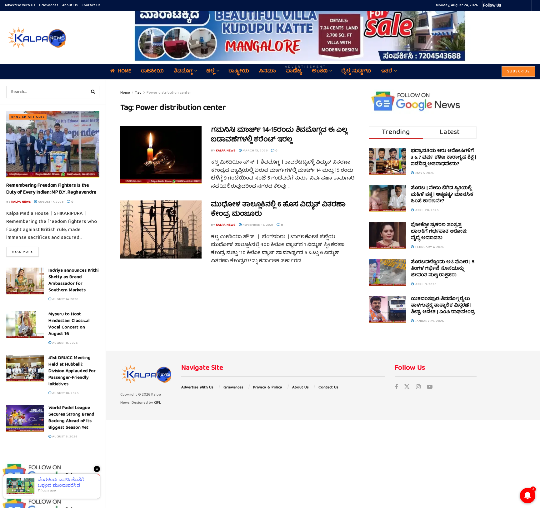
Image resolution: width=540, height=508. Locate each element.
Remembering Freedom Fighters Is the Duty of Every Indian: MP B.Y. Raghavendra (51, 189)
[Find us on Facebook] (396, 387)
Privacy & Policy (267, 387)
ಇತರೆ (386, 71)
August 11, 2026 (64, 343)
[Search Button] (93, 92)
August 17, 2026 (50, 202)
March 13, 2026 (255, 151)
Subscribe (518, 71)
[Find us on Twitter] (407, 387)
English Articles (28, 117)
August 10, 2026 (64, 393)
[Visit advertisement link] (305, 33)
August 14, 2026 (64, 299)
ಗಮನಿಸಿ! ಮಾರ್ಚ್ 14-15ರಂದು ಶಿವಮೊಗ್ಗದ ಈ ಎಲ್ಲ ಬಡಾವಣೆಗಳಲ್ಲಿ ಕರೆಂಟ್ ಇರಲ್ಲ (279, 135)
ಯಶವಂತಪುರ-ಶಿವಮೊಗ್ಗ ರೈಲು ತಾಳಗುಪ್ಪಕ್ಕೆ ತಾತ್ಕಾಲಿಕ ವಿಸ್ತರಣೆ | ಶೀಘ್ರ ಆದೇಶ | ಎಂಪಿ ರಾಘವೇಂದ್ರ (443, 305)
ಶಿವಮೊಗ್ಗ (183, 71)
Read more (25, 252)
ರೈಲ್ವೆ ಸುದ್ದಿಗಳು (356, 71)
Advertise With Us (20, 5)
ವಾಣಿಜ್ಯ (294, 71)
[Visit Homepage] (36, 37)
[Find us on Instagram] (418, 387)
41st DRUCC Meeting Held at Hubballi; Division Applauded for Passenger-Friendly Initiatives (72, 371)
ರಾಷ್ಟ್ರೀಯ (238, 71)
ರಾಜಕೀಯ (152, 71)
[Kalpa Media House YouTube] (526, 5)
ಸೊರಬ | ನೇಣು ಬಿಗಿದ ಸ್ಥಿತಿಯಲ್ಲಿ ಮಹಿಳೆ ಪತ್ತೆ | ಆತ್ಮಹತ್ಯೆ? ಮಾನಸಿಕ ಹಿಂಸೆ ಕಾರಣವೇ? (442, 194)
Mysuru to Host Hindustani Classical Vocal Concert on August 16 (69, 324)
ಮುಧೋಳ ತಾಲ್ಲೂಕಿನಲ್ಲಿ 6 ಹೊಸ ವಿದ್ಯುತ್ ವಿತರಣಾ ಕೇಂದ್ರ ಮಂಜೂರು (278, 210)
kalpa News (21, 202)
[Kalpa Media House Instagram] (514, 5)
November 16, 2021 (257, 225)
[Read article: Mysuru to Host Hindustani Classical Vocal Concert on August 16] (25, 324)
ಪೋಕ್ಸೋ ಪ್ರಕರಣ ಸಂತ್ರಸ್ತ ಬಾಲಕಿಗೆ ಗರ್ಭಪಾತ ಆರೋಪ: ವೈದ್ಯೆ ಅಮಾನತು (439, 231)
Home (124, 71)
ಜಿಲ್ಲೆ (210, 71)
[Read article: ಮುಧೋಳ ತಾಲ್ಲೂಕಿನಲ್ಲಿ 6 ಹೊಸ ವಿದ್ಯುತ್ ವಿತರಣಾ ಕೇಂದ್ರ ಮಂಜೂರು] (161, 229)
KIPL (157, 403)
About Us (70, 5)
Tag (138, 93)
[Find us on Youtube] (429, 387)
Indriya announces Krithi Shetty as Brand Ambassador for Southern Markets (73, 280)
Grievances (48, 5)
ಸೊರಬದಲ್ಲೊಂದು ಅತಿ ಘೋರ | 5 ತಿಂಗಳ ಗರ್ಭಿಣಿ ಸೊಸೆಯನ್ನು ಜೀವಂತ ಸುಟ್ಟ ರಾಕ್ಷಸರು (442, 268)
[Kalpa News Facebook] (507, 5)
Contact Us (91, 5)
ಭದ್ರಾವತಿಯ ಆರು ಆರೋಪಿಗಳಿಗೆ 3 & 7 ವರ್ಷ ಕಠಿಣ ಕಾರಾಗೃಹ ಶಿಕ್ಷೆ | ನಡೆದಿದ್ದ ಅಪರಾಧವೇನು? (443, 157)
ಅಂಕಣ (320, 71)
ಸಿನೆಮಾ (267, 71)
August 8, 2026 (64, 437)
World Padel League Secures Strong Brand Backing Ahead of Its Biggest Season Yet (71, 418)
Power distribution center (169, 93)
